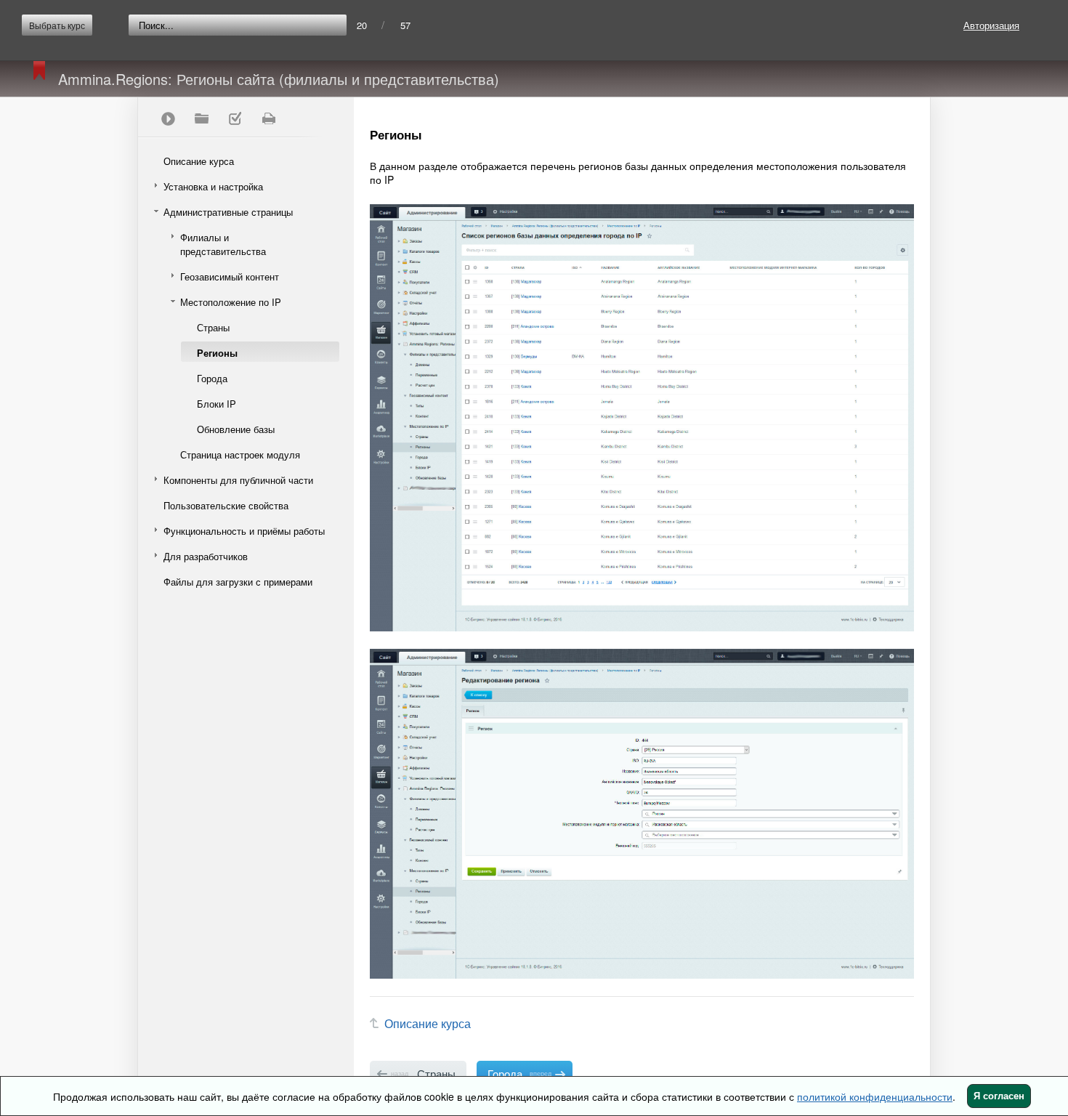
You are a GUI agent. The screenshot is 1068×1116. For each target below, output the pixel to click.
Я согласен (999, 1096)
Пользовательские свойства (225, 505)
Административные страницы (228, 212)
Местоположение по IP (230, 302)
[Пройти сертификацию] (168, 118)
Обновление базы (236, 429)
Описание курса (198, 161)
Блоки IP (216, 404)
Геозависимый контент (229, 276)
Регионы (217, 353)
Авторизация (991, 25)
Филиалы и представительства (223, 244)
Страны (213, 327)
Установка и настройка (213, 186)
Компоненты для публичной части (238, 480)
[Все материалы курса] (201, 118)
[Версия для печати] (268, 118)
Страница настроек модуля (240, 454)
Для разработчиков (205, 556)
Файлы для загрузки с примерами (237, 582)
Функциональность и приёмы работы (244, 531)
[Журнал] (235, 118)
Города (212, 378)
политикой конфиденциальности (874, 1096)
